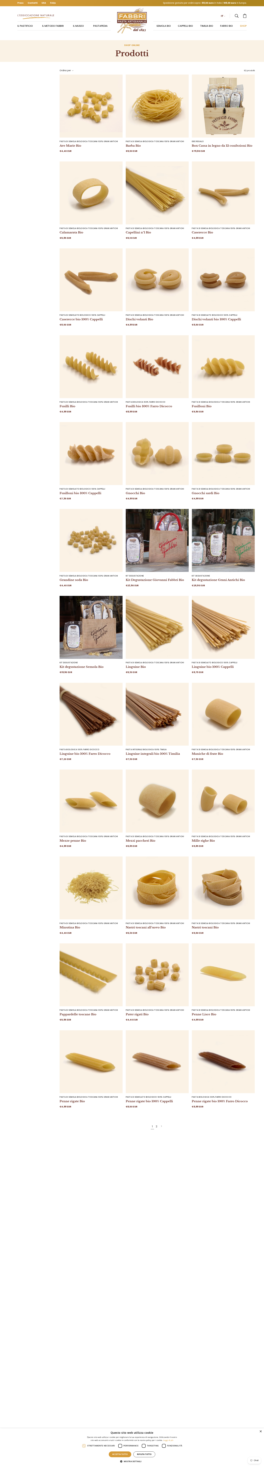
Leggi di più (168, 1440)
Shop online (132, 45)
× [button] (260, 1431)
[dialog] (132, 1447)
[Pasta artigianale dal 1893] (132, 20)
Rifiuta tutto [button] (144, 1454)
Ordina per (65, 70)
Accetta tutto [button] (120, 1454)
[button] (236, 16)
